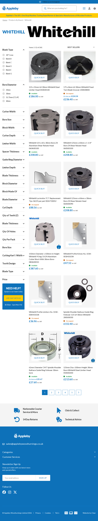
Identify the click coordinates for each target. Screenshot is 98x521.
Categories (7, 452)
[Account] (89, 8)
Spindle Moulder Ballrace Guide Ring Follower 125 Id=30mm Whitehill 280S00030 (78, 315)
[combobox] (59, 8)
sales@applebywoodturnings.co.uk (24, 443)
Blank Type (7, 49)
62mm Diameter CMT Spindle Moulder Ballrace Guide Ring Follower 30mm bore (45, 370)
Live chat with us (13, 298)
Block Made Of (9, 191)
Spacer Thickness (10, 151)
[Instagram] (9, 492)
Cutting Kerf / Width (12, 255)
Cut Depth (7, 207)
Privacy (38, 513)
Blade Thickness (10, 175)
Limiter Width (9, 143)
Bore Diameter (9, 84)
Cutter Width (9, 111)
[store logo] (10, 8)
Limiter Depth (9, 167)
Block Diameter (9, 183)
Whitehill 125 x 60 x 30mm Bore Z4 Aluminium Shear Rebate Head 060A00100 (43, 145)
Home (5, 20)
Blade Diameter (9, 199)
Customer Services (11, 457)
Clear (94, 513)
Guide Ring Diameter (12, 159)
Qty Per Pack (8, 239)
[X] (15, 492)
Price (4, 279)
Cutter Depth (8, 135)
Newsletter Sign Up (11, 464)
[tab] (13, 63)
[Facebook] (4, 492)
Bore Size (6, 119)
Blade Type (7, 271)
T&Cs (57, 513)
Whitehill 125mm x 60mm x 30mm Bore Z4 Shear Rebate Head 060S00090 (77, 201)
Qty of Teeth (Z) (10, 215)
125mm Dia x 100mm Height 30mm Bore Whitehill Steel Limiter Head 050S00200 (78, 370)
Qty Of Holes (9, 231)
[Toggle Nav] (84, 8)
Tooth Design (9, 263)
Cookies (48, 513)
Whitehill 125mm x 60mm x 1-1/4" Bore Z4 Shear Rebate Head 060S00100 (77, 145)
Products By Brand (16, 20)
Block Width (8, 127)
